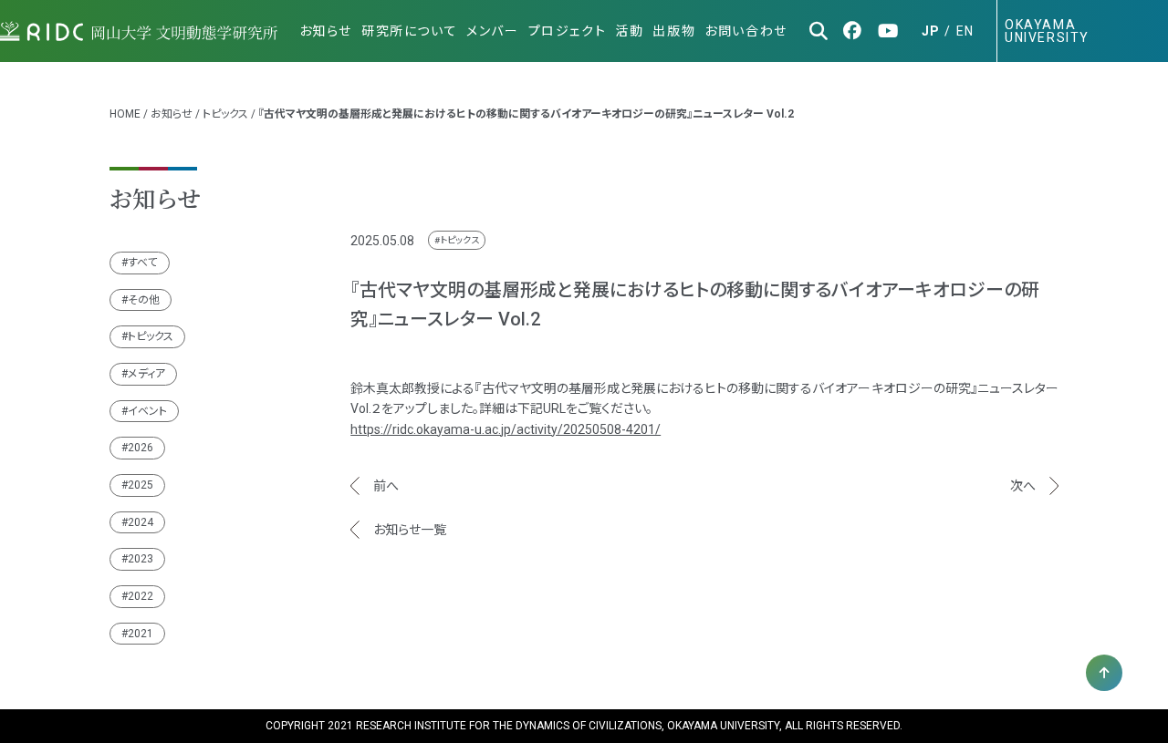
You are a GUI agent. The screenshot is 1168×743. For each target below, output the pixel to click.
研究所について (409, 31)
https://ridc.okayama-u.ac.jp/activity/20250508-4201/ (505, 429)
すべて (143, 262)
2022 (140, 596)
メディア (146, 373)
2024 (140, 522)
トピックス (225, 114)
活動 (629, 31)
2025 (140, 485)
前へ (386, 486)
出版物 (673, 31)
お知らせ (325, 31)
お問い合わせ (745, 31)
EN (965, 31)
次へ (1023, 486)
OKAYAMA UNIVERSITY (1047, 31)
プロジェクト (567, 31)
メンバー (492, 31)
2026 (140, 447)
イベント (147, 411)
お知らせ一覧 (409, 529)
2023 (140, 558)
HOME (125, 114)
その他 (144, 300)
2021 (140, 633)
